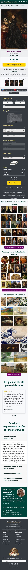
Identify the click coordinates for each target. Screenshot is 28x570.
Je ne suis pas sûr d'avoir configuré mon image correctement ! (13, 479)
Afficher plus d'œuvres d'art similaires (14, 247)
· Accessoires (17, 541)
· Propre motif (17, 534)
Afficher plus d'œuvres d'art (14, 374)
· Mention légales (5, 536)
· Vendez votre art (18, 536)
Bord (4, 105)
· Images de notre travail (20, 539)
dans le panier (15, 183)
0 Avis (17, 92)
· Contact (4, 534)
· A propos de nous (5, 544)
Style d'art (7, 5)
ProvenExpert (10, 409)
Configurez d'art (15, 65)
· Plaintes (4, 543)
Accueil (2, 5)
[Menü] (1, 1)
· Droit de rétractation (6, 541)
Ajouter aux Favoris (21, 90)
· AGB (3, 538)
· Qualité (16, 538)
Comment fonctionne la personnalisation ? (10, 437)
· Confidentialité (5, 539)
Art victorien (13, 5)
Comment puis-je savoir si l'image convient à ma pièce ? (13, 468)
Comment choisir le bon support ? (13, 473)
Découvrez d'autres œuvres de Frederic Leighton (14, 290)
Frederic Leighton (20, 5)
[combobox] (14, 107)
